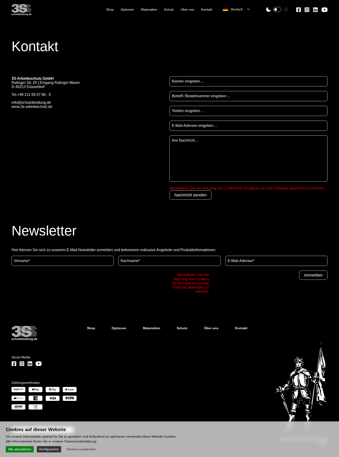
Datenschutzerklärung (80, 441)
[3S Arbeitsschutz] (21, 13)
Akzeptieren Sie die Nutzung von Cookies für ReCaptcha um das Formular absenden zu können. (190, 283)
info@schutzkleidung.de (31, 102)
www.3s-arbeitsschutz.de (32, 107)
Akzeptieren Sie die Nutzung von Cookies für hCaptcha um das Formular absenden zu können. (247, 188)
